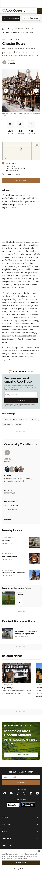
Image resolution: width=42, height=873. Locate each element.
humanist (11, 63)
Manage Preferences (21, 869)
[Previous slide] (6, 90)
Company (6, 845)
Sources (7, 519)
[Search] (34, 11)
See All (21, 481)
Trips (4, 831)
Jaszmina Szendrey (24, 478)
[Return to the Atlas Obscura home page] (14, 11)
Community (7, 838)
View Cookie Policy (20, 858)
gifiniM (7, 478)
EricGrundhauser (10, 481)
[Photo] (34, 542)
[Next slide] (36, 90)
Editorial (6, 824)
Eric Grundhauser (22, 636)
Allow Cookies (21, 863)
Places (5, 817)
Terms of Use (23, 406)
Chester (20, 595)
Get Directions (21, 180)
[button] (10, 124)
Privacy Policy (13, 406)
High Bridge (7, 687)
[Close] (39, 851)
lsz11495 (13, 478)
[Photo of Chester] (8, 598)
